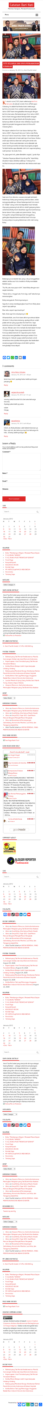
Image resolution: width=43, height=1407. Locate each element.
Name (4, 473)
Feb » (10, 539)
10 (9, 529)
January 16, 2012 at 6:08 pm (21, 423)
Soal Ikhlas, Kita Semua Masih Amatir (25, 713)
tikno (7, 708)
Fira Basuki (12, 821)
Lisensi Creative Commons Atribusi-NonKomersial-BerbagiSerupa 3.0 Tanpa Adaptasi (21, 1323)
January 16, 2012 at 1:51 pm (21, 395)
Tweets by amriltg (9, 1211)
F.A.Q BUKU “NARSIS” (13, 555)
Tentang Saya (10, 574)
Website (5, 489)
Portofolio (9, 572)
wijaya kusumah (17, 392)
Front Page (9, 560)
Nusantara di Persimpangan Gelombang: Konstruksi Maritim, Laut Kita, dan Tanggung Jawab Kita (19, 722)
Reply (6, 385)
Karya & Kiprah (10, 562)
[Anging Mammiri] (9, 854)
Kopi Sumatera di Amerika (17, 763)
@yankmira (15, 421)
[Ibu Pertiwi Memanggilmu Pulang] (6, 798)
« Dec (5, 539)
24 (9, 534)
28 (30, 534)
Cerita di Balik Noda (15, 819)
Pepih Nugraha (13, 775)
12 (20, 529)
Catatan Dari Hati (21, 5)
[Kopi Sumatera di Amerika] (6, 767)
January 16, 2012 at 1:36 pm (21, 375)
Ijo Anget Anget (14, 755)
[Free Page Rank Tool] (11, 740)
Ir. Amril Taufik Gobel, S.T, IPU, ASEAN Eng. (18, 646)
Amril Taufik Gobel (30, 70)
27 (25, 534)
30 (4, 537)
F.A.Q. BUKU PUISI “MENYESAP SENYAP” (19, 558)
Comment (6, 452)
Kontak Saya (9, 567)
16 (4, 532)
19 (20, 532)
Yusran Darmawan (14, 765)
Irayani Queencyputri (15, 757)
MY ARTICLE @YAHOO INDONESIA (17, 569)
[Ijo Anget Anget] (6, 759)
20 (25, 532)
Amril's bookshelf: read (19, 752)
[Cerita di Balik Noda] (6, 823)
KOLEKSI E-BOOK (11, 565)
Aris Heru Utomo (18, 372)
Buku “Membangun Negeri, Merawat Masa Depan (22, 553)
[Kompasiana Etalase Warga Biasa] (6, 775)
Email (4, 481)
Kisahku (6, 37)
